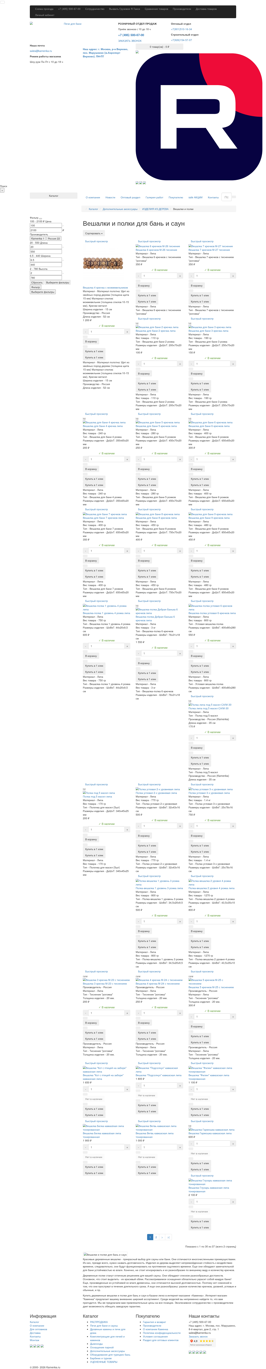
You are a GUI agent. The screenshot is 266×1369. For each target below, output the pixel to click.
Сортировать (93, 233)
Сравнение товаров (156, 9)
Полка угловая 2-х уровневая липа (156, 793)
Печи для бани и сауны (104, 1325)
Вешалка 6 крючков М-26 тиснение (156, 249)
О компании (93, 197)
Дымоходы (96, 1343)
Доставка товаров (206, 9)
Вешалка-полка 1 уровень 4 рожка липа (106, 613)
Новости (110, 197)
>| (168, 1237)
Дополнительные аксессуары (107, 1351)
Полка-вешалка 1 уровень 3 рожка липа (159, 888)
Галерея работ (154, 197)
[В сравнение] (85, 346)
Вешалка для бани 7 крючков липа (103, 517)
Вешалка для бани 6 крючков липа (209, 426)
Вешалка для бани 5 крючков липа (156, 426)
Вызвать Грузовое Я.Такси (124, 9)
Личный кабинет (44, 15)
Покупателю (176, 197)
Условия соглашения (155, 1336)
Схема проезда (44, 9)
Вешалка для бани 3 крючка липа (208, 330)
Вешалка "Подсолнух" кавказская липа (158, 1075)
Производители (182, 9)
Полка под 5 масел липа (97, 796)
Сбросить (37, 282)
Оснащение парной (102, 1347)
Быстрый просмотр (96, 241)
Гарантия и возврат (154, 1322)
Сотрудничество (94, 9)
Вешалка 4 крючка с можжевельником (105, 287)
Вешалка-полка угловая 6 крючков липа (212, 613)
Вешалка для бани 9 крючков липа (209, 517)
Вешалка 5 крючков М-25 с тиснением (211, 987)
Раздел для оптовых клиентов (160, 1340)
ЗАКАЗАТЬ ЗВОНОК (130, 40)
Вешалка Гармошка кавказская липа (210, 1133)
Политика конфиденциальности (162, 1333)
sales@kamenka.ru (41, 51)
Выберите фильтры (57, 282)
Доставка (35, 1333)
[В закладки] (85, 336)
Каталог (34, 1322)
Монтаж (34, 1340)
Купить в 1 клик (94, 357)
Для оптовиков (38, 1329)
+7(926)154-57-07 (181, 40)
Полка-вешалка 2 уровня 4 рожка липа (212, 888)
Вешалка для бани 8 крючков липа (156, 517)
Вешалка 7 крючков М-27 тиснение (209, 249)
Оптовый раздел (130, 197)
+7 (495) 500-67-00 (69, 9)
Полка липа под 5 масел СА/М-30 (209, 708)
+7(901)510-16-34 (181, 29)
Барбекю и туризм (101, 1358)
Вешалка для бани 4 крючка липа (103, 426)
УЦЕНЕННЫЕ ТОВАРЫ (103, 1362)
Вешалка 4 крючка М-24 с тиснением (158, 983)
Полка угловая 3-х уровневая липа (209, 793)
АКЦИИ (195, 197)
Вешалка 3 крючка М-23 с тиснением (105, 983)
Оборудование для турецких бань (110, 1354)
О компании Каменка (155, 1329)
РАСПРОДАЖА (99, 1322)
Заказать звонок (198, 1336)
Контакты (213, 197)
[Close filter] (40, 218)
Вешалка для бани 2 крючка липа (156, 330)
